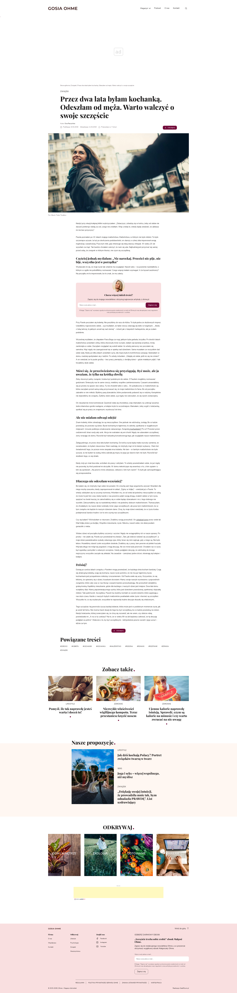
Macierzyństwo (75, 951)
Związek (73, 85)
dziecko (64, 646)
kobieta (75, 646)
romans (141, 646)
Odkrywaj (74, 935)
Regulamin (80, 982)
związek (64, 650)
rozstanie (153, 646)
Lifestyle (73, 938)
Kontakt (176, 8)
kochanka (101, 646)
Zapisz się (152, 305)
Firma (50, 935)
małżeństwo (116, 646)
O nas (167, 8)
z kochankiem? (135, 429)
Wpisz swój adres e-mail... (143, 954)
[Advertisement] (118, 892)
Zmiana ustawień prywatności (134, 982)
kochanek (88, 646)
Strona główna (65, 85)
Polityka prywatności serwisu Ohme (103, 982)
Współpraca (52, 943)
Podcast (157, 8)
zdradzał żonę (142, 520)
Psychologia (74, 943)
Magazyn (144, 8)
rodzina (129, 646)
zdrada (165, 646)
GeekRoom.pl (184, 988)
